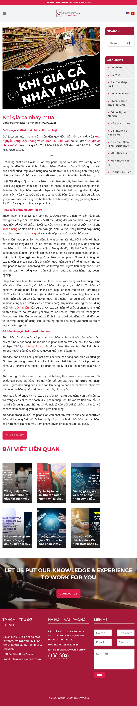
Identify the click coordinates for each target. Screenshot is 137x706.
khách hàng (10, 228)
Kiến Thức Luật (119, 153)
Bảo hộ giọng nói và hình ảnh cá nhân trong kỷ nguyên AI (84, 495)
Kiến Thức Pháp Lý (119, 162)
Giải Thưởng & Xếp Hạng (117, 132)
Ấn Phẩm (116, 67)
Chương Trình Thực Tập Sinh (117, 102)
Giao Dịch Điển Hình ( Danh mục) (118, 144)
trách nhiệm (22, 307)
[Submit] (128, 43)
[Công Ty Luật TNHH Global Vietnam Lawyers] (68, 13)
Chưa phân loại (120, 93)
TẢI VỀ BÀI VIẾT (15, 435)
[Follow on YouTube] (65, 656)
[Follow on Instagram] (58, 656)
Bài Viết (115, 74)
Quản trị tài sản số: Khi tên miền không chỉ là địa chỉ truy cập (49, 495)
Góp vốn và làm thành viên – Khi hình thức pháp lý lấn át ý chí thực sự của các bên (85, 540)
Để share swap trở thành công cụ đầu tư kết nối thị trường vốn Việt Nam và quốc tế (17, 540)
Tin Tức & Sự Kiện (121, 171)
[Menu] (5, 13)
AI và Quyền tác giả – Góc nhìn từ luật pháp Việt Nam (50, 540)
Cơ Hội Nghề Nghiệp (117, 114)
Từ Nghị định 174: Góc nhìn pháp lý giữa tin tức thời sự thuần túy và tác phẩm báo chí (16, 495)
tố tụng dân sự (34, 346)
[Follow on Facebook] (51, 656)
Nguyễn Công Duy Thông (19, 140)
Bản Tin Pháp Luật (117, 84)
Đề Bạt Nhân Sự (120, 123)
